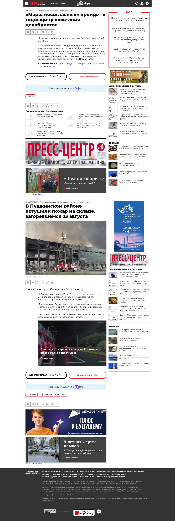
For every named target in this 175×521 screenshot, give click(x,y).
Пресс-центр (69, 471)
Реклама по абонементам (98, 474)
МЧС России (30, 276)
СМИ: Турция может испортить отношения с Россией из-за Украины (133, 330)
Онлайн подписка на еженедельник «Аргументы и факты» (120, 471)
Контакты (46, 474)
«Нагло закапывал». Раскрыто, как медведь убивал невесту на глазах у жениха (134, 100)
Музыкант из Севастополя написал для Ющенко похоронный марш (47, 125)
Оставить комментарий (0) (87, 76)
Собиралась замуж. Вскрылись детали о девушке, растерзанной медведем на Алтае (133, 309)
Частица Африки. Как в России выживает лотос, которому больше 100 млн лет (134, 108)
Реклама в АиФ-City (119, 474)
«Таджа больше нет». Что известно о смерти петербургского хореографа (129, 29)
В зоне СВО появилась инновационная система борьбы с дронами (132, 348)
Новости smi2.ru (34, 194)
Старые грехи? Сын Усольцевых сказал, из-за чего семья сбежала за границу (134, 117)
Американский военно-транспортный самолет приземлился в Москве (134, 357)
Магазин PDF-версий (85, 471)
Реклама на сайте (77, 474)
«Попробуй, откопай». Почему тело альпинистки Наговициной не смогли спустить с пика (134, 275)
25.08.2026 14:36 (31, 202)
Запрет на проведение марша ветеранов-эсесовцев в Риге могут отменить (89, 125)
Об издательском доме (51, 471)
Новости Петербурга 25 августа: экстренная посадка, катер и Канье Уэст (129, 40)
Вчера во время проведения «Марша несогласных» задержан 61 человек (90, 117)
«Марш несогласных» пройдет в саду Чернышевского (49, 116)
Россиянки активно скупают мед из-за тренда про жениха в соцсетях (133, 155)
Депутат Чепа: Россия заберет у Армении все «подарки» (131, 181)
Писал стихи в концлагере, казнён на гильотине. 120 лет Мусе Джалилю (129, 19)
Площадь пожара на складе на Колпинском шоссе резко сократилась (70, 351)
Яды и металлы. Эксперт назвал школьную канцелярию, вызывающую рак (132, 91)
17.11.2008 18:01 (30, 10)
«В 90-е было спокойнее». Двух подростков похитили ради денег (133, 133)
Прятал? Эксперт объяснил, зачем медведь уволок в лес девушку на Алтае (133, 283)
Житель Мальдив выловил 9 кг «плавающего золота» (131, 164)
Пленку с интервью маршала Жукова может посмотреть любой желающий (50, 133)
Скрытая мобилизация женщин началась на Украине (131, 339)
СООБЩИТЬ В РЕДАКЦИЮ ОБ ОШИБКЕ (111, 477)
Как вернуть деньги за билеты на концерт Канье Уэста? (129, 50)
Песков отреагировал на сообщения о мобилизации (133, 364)
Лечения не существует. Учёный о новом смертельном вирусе (133, 124)
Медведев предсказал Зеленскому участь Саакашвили (133, 172)
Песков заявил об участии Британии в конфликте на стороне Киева (133, 147)
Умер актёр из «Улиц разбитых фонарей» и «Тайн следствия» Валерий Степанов (129, 60)
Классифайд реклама (51, 477)
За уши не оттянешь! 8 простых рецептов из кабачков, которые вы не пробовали (134, 300)
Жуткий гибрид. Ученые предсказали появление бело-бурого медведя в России (134, 292)
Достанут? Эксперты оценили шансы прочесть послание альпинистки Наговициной (134, 317)
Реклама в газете (60, 474)
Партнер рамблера (64, 511)
